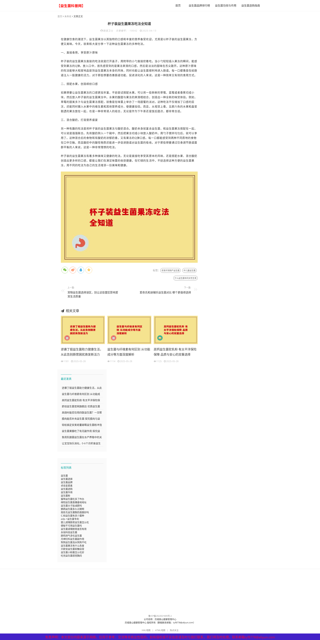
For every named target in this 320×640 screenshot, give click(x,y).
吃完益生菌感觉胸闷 (71, 555)
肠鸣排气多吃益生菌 (71, 535)
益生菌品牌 (66, 482)
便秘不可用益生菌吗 (71, 525)
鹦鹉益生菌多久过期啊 (72, 508)
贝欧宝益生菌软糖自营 (72, 548)
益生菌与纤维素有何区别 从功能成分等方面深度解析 (128, 352)
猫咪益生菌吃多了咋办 (72, 498)
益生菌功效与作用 (225, 5)
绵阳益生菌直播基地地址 (73, 502)
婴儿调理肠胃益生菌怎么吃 (75, 522)
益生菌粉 (65, 495)
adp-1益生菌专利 (70, 518)
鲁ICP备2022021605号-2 (160, 615)
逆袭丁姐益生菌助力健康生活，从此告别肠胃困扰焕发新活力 (82, 352)
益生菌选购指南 (250, 5)
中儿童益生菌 (190, 270)
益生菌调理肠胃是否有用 (73, 528)
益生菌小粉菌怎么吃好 (72, 552)
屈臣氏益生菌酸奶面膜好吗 (75, 512)
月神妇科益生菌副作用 (72, 538)
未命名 (67, 16)
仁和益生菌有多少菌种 (72, 515)
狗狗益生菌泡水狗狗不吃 (73, 542)
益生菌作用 (66, 492)
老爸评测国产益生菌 (171, 270)
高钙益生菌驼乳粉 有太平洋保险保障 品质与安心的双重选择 (175, 352)
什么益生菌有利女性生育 (185, 278)
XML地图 (146, 630)
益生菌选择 (66, 478)
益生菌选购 (66, 488)
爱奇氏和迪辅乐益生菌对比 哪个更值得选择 (165, 292)
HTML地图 (160, 630)
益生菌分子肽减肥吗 (71, 505)
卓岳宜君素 (66, 485)
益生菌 (64, 475)
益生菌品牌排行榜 (199, 5)
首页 (178, 5)
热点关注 (174, 630)
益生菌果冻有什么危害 (72, 545)
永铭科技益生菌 (69, 532)
